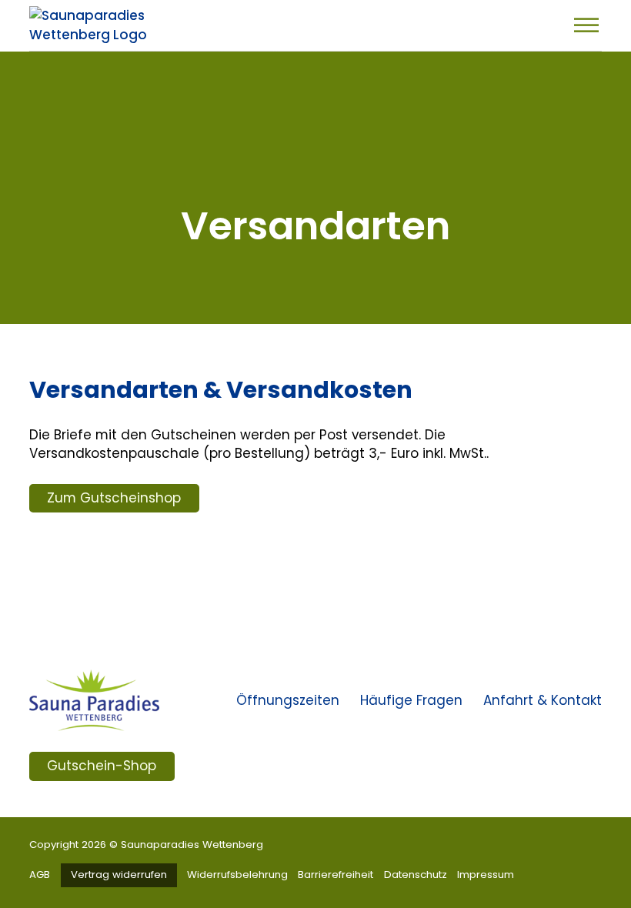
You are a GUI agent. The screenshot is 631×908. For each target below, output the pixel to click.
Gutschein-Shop (101, 765)
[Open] (586, 25)
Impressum (485, 874)
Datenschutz (415, 874)
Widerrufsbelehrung (237, 874)
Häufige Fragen (411, 700)
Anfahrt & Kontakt (542, 700)
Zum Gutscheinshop (114, 498)
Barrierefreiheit (335, 874)
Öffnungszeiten (287, 700)
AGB (39, 874)
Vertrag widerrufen (119, 874)
